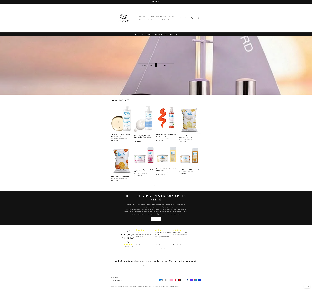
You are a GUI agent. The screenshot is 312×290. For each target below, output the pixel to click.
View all (156, 186)
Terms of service (156, 286)
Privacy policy (148, 286)
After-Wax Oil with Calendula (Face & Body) (121, 136)
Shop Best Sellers (147, 65)
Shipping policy (164, 286)
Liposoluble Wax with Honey (189, 169)
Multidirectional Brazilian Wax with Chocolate (188, 137)
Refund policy (141, 286)
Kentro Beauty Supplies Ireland (121, 286)
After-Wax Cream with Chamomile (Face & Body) (143, 136)
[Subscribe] (169, 266)
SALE (165, 65)
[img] (128, 244)
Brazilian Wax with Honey (120, 177)
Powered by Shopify (132, 286)
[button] (174, 16)
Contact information (174, 286)
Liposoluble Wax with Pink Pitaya (143, 171)
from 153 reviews (128, 247)
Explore (156, 219)
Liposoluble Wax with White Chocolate (166, 169)
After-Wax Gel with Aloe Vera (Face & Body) (166, 135)
